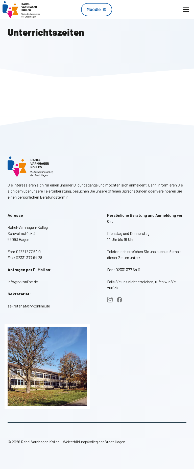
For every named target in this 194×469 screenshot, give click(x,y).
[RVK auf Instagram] (110, 299)
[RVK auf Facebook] (119, 299)
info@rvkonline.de (23, 281)
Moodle (94, 9)
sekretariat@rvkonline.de (29, 305)
